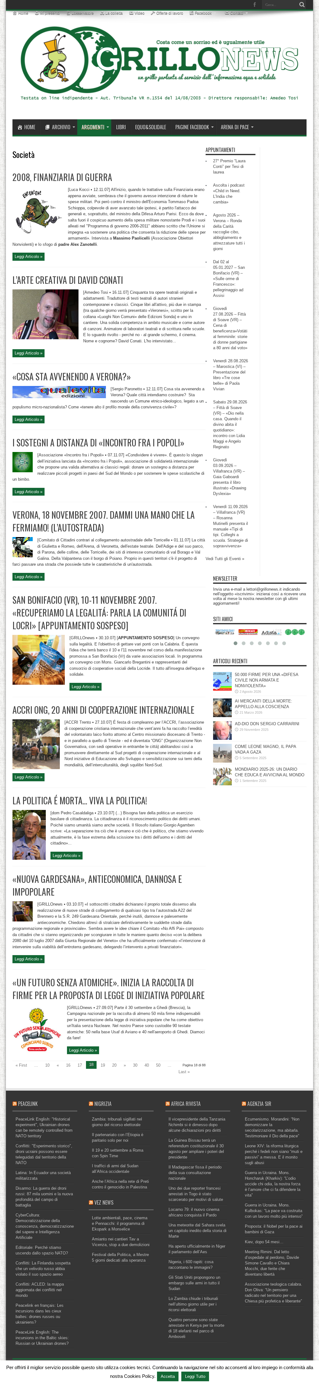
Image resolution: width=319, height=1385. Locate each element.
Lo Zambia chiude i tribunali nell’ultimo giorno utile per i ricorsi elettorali (193, 1304)
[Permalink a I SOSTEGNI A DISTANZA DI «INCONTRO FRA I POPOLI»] (22, 471)
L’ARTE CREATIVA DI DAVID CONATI (67, 280)
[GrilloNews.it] (159, 103)
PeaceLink (28, 1103)
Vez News (103, 1202)
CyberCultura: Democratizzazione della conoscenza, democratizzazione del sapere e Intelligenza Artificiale (45, 1226)
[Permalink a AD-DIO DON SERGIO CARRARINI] (222, 738)
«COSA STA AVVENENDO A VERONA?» (71, 376)
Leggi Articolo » (28, 256)
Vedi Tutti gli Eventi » (225, 558)
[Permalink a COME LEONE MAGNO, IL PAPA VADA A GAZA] (222, 761)
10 (47, 1065)
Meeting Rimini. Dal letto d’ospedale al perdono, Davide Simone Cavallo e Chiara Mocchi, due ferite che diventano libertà (272, 1263)
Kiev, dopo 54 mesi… (264, 1242)
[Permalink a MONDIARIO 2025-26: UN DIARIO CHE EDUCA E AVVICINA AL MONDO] (222, 784)
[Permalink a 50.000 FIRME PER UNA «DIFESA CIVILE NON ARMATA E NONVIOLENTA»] (222, 689)
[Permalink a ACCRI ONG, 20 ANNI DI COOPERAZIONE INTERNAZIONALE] (36, 767)
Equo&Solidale (150, 127)
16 (68, 1065)
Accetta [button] (168, 1376)
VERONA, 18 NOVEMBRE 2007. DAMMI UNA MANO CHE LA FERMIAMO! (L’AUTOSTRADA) (103, 521)
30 (135, 1065)
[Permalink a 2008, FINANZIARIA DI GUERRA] (37, 235)
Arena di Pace (235, 127)
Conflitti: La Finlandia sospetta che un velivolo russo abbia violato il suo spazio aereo (43, 1269)
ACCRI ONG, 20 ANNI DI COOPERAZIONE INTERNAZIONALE (103, 709)
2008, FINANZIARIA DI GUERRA (62, 177)
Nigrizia (103, 1103)
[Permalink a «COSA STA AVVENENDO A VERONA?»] (59, 396)
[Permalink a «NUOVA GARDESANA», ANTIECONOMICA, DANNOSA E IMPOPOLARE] (22, 920)
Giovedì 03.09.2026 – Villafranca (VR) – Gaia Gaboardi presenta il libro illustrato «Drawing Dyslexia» (229, 477)
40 (147, 1065)
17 (80, 1065)
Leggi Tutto (195, 1376)
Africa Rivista (186, 1103)
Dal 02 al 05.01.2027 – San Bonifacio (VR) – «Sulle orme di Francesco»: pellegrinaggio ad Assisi (229, 278)
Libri (121, 127)
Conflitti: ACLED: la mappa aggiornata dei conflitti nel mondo (40, 1290)
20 (114, 1065)
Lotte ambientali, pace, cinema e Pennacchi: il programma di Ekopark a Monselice (119, 1223)
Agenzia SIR (259, 1103)
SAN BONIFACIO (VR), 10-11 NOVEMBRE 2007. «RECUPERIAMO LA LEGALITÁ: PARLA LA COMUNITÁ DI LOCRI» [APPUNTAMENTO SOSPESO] (99, 612)
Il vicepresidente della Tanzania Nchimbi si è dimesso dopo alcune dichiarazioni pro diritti (197, 1125)
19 (103, 1065)
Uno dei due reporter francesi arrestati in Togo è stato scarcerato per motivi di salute (196, 1194)
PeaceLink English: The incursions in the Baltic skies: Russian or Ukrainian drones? (42, 1338)
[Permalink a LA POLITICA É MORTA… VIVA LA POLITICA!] (29, 858)
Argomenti (93, 127)
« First (21, 1065)
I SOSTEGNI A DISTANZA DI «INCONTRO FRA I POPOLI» (98, 442)
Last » (184, 1071)
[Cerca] (302, 4)
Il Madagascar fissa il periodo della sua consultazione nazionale (195, 1173)
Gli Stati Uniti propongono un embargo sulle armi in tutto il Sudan (194, 1283)
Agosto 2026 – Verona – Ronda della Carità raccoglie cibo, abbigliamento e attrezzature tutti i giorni (229, 232)
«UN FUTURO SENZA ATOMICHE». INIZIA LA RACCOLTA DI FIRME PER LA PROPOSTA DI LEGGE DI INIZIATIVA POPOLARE (108, 989)
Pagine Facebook (192, 127)
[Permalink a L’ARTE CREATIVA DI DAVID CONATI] (45, 338)
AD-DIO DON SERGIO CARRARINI (267, 723)
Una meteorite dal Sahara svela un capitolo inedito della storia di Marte (197, 1231)
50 (158, 1065)
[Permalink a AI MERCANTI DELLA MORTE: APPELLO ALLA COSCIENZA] (222, 715)
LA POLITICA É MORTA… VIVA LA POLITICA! (79, 800)
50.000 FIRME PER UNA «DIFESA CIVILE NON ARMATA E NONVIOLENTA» (266, 680)
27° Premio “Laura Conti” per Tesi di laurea (229, 166)
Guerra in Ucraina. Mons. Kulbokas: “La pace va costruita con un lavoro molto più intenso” (273, 1211)
